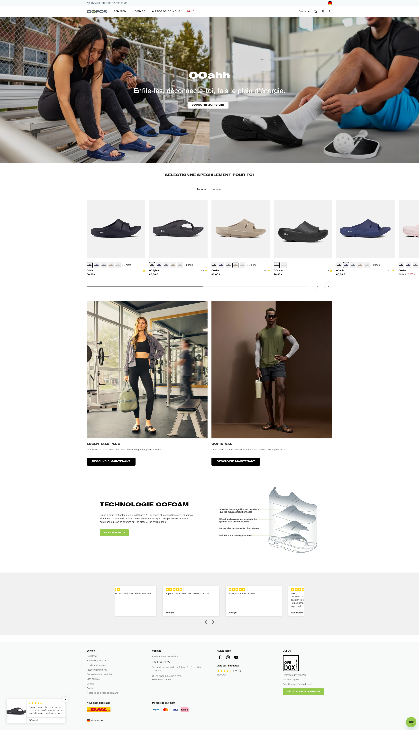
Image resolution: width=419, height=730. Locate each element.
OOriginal (154, 270)
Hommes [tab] (216, 189)
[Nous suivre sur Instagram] (228, 657)
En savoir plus (114, 533)
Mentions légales (291, 680)
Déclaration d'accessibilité (99, 675)
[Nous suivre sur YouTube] (236, 657)
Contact (91, 688)
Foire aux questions (96, 661)
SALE (190, 11)
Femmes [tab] (202, 189)
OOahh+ (278, 270)
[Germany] (330, 3)
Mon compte (93, 679)
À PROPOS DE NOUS (166, 11)
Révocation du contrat (303, 692)
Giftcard (90, 684)
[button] (207, 622)
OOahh (90, 270)
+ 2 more (126, 265)
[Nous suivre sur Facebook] (219, 657)
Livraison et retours (96, 665)
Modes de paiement (97, 670)
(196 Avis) (222, 675)
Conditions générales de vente (298, 684)
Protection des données (294, 675)
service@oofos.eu (161, 680)
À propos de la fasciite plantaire (102, 693)
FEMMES (120, 11)
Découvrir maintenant (208, 105)
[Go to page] (147, 369)
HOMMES (139, 11)
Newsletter (92, 656)
